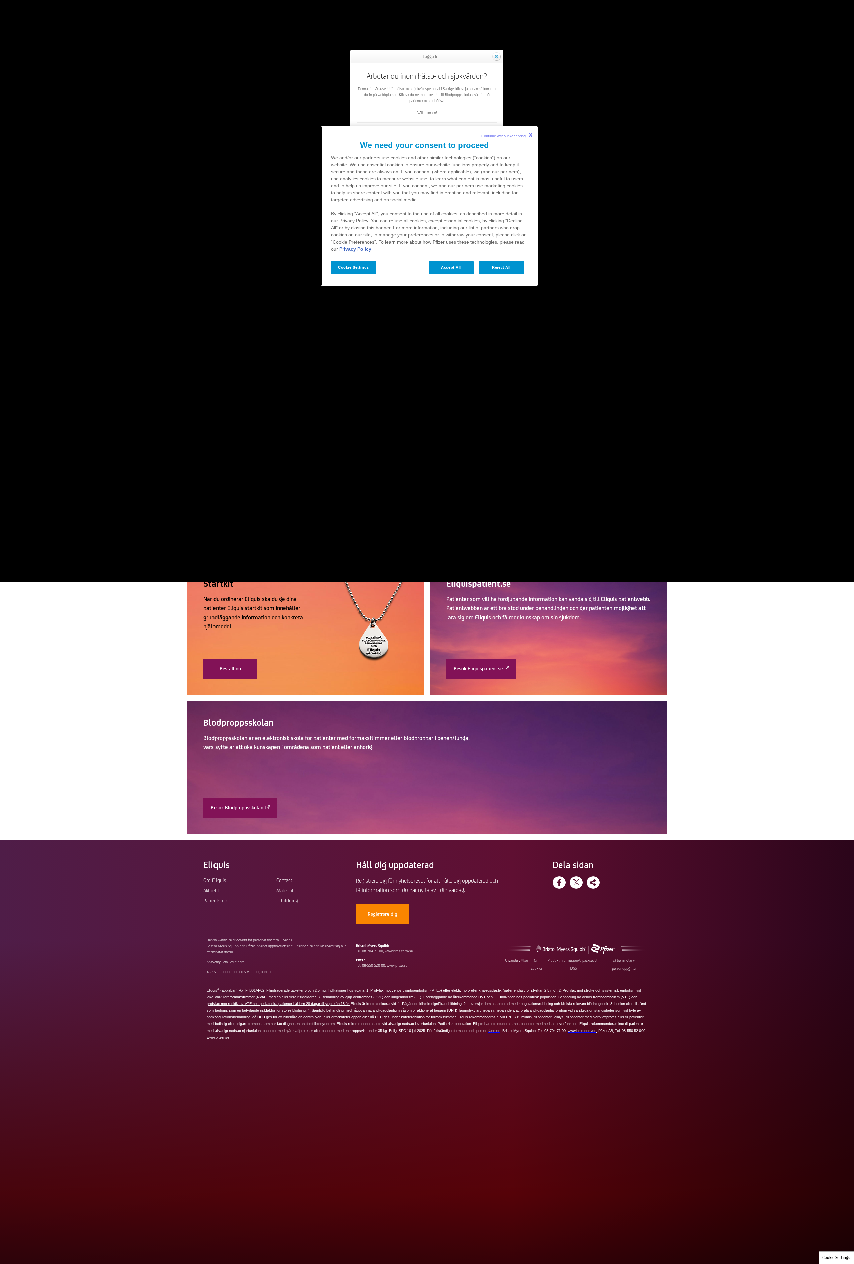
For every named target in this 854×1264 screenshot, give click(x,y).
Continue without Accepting (507, 135)
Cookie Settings (836, 1257)
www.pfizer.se (397, 965)
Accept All (451, 267)
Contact (284, 880)
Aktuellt (211, 890)
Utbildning (287, 900)
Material (284, 890)
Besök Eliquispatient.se (478, 668)
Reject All (501, 267)
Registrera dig (382, 914)
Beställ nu (230, 668)
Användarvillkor (516, 960)
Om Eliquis (214, 880)
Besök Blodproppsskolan (237, 807)
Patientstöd (215, 900)
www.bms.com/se (399, 951)
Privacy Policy (355, 249)
